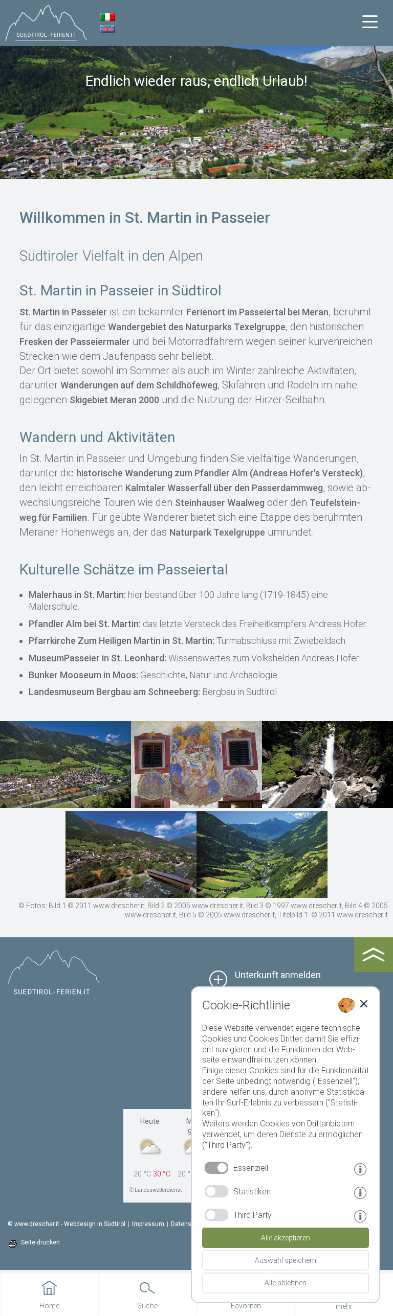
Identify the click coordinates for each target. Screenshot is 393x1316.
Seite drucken (40, 1242)
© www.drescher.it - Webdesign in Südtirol (66, 1224)
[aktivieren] (216, 1191)
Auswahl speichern (285, 1260)
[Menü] (370, 22)
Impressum (148, 1224)
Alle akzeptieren (285, 1238)
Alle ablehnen (286, 1283)
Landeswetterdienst (158, 1190)
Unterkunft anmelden (278, 974)
